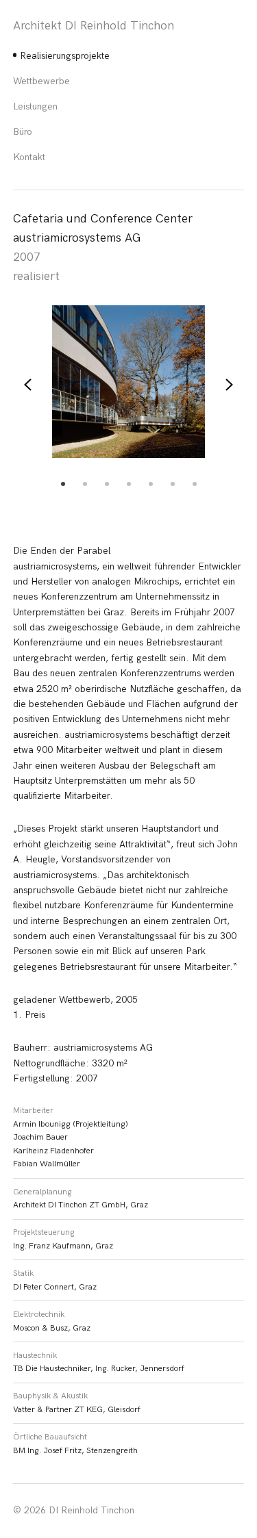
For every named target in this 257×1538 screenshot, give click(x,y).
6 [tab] (173, 484)
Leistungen (35, 106)
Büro (22, 132)
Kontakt (29, 157)
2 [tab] (85, 484)
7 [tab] (195, 484)
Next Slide (228, 385)
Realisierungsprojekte (65, 56)
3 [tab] (107, 484)
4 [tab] (129, 484)
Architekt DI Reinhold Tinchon (93, 26)
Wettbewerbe (41, 81)
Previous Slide (29, 385)
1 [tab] (63, 484)
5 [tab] (151, 484)
